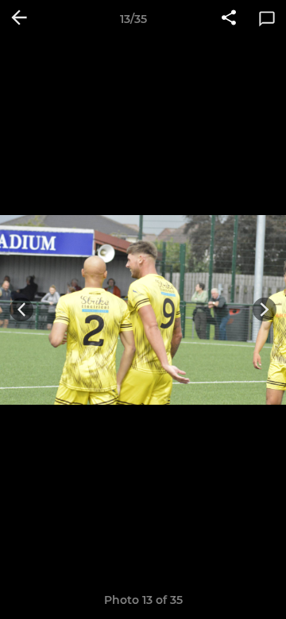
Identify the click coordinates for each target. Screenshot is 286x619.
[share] (228, 19)
